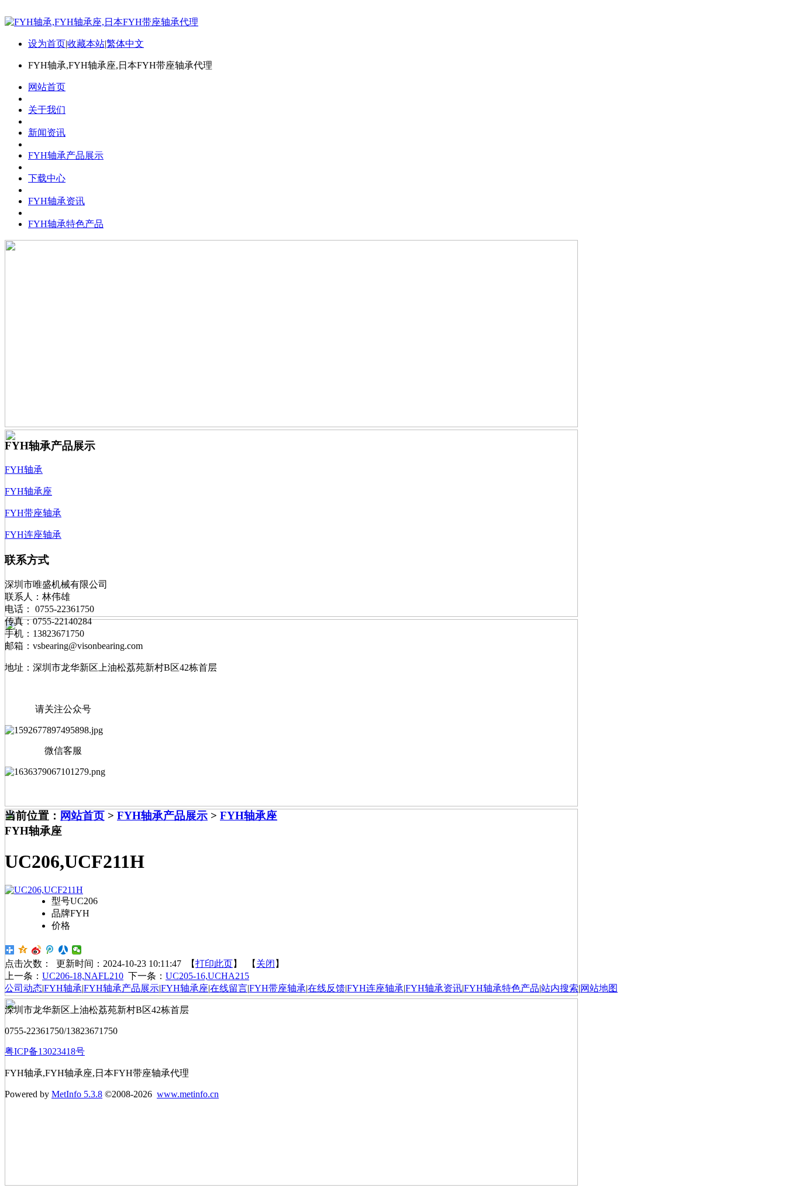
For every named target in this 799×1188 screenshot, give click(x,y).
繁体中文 (125, 44)
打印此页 (214, 964)
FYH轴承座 (248, 815)
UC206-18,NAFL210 (82, 976)
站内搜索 (559, 988)
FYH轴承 (63, 988)
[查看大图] (44, 890)
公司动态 (23, 988)
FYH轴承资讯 (433, 988)
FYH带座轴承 (277, 988)
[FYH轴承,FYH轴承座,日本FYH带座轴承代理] (101, 22)
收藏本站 (86, 44)
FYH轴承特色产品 (501, 988)
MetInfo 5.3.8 (76, 1094)
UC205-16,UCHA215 (207, 976)
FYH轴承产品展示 (162, 815)
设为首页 (47, 44)
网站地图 (599, 988)
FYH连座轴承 (375, 988)
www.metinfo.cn (188, 1094)
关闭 (265, 964)
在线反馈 (326, 988)
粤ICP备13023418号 (45, 1051)
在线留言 (228, 988)
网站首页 (82, 815)
